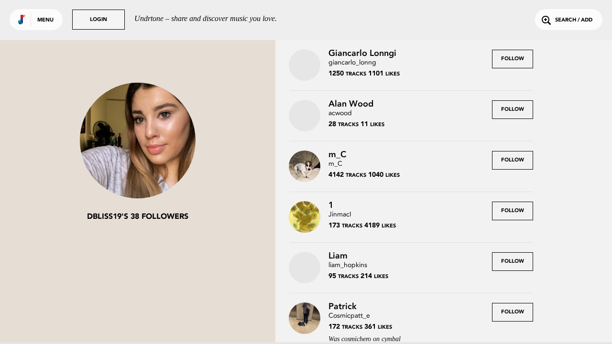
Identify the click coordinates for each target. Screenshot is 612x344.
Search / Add (573, 20)
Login (98, 19)
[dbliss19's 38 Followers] (138, 141)
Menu (45, 20)
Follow (512, 59)
